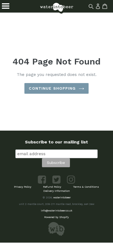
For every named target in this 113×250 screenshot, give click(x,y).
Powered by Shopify (56, 217)
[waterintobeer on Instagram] (71, 182)
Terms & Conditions (86, 186)
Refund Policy (52, 186)
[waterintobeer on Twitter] (56, 182)
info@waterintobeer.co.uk (56, 210)
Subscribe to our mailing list (56, 142)
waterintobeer (62, 197)
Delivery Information (56, 190)
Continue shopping (52, 88)
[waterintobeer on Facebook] (42, 182)
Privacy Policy (22, 186)
